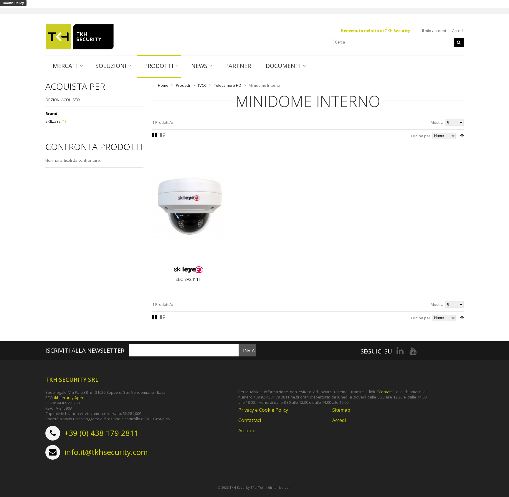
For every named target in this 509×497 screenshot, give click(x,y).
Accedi (458, 30)
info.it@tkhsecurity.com (106, 452)
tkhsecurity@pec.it (70, 397)
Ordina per (420, 136)
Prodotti (183, 85)
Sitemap (341, 410)
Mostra (437, 122)
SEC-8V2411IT (189, 279)
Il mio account (434, 30)
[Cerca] (459, 42)
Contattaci (249, 420)
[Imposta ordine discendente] (462, 135)
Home (163, 85)
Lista (162, 135)
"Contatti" (385, 391)
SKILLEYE (53, 121)
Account (247, 430)
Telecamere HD (227, 85)
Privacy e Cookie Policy (263, 410)
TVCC (201, 85)
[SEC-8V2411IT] (189, 206)
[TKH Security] (79, 37)
